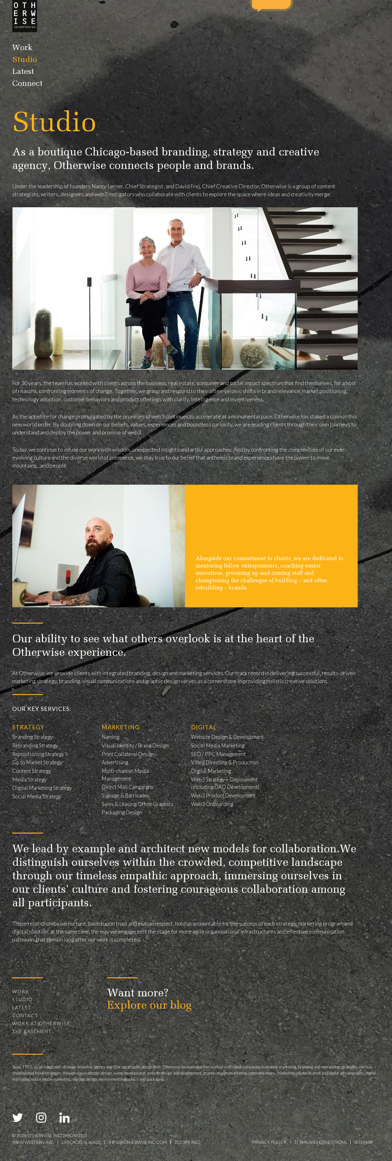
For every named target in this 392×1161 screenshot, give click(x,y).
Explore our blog (149, 1005)
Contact (25, 1015)
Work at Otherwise (41, 1023)
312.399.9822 (187, 1142)
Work (22, 48)
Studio (24, 60)
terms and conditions (320, 1142)
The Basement (32, 1031)
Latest (23, 72)
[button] (177, 546)
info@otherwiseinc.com (137, 1142)
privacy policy (269, 1142)
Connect (27, 84)
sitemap (363, 1142)
